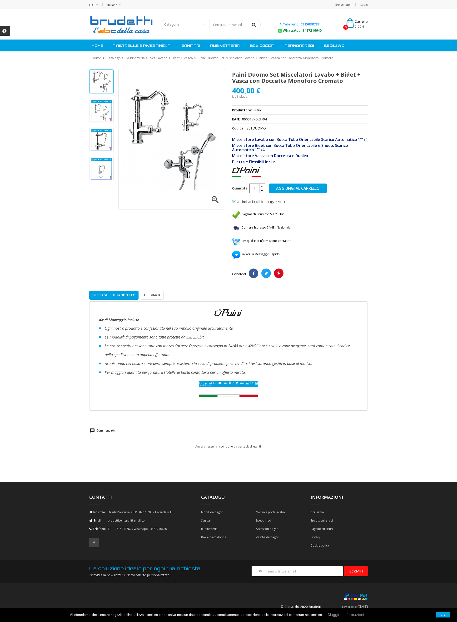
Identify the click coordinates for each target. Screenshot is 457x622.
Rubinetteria (225, 46)
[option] (101, 82)
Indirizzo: (99, 512)
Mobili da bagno (212, 512)
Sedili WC (334, 46)
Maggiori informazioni (346, 615)
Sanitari (190, 46)
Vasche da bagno (267, 537)
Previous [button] (101, 74)
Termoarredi (299, 46)
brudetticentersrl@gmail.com (127, 520)
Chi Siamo (317, 512)
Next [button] (101, 178)
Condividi (253, 273)
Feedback (152, 295)
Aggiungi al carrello (298, 188)
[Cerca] (253, 24)
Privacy (315, 537)
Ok (443, 615)
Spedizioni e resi (322, 520)
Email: (97, 520)
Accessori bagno (267, 529)
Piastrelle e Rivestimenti (142, 46)
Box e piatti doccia (213, 537)
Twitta (266, 273)
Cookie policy (320, 545)
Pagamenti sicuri (322, 529)
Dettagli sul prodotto (113, 295)
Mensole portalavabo (270, 512)
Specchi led (263, 520)
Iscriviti (356, 571)
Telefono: (99, 529)
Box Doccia (262, 46)
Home (97, 46)
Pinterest (278, 273)
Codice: (238, 128)
